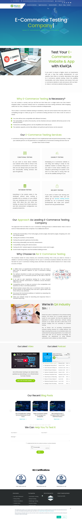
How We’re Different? (18, 496)
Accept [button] (59, 517)
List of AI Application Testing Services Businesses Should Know (23, 415)
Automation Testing (33, 496)
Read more (22, 419)
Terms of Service (51, 510)
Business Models (53, 5)
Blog (64, 5)
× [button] (70, 508)
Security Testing (32, 503)
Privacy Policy (17, 498)
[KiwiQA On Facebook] (62, 2)
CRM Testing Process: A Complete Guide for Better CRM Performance (57, 415)
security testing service (62, 198)
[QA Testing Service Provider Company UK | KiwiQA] (15, 6)
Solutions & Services (31, 5)
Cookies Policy (41, 510)
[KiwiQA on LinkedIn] (66, 2)
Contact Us (16, 505)
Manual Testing (32, 498)
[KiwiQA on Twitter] (64, 2)
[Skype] (68, 2)
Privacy (46, 510)
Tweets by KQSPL (61, 496)
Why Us (60, 5)
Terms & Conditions (18, 501)
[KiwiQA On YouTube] (70, 2)
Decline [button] (64, 517)
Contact (69, 5)
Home (24, 5)
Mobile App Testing (33, 501)
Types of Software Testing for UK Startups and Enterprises (40, 415)
